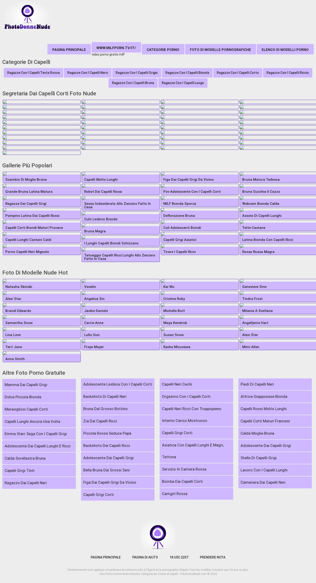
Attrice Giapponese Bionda (264, 396)
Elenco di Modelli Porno (285, 50)
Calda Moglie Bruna (257, 433)
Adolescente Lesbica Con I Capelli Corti (117, 384)
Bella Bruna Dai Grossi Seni (106, 470)
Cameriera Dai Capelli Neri (263, 482)
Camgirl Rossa (174, 493)
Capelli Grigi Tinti (19, 470)
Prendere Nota (212, 557)
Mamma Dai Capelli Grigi (26, 384)
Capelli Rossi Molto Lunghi (264, 408)
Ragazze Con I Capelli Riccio (287, 73)
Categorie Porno (163, 50)
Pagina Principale (69, 50)
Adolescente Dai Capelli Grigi (108, 457)
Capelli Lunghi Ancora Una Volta (32, 421)
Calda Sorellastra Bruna (25, 458)
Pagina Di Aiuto (145, 557)
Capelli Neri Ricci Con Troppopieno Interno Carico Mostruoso (191, 414)
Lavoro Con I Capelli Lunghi (264, 470)
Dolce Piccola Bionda (23, 397)
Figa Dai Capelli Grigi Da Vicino (109, 482)
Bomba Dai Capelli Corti (182, 481)
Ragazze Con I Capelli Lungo (183, 83)
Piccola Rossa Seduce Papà (107, 433)
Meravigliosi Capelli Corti (26, 409)
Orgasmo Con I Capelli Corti (186, 396)
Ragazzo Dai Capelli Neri (26, 482)
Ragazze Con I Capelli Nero (87, 73)
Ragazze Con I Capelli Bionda (187, 73)
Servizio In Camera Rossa (184, 469)
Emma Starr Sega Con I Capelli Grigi (36, 433)
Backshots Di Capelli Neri (105, 396)
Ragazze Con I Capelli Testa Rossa (33, 73)
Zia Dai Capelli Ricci (100, 421)
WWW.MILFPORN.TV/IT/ (116, 48)
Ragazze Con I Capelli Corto (238, 73)
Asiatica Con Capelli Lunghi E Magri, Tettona (193, 451)
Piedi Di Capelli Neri (257, 384)
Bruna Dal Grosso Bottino (105, 408)
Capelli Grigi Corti (98, 494)
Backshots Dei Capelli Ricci (106, 445)
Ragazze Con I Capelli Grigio (137, 73)
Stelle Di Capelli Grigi (259, 457)
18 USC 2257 (179, 557)
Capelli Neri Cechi (177, 384)
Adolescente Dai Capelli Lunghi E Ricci (38, 446)
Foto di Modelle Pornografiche (220, 50)
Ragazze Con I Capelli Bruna (133, 83)
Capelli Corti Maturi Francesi (265, 421)
